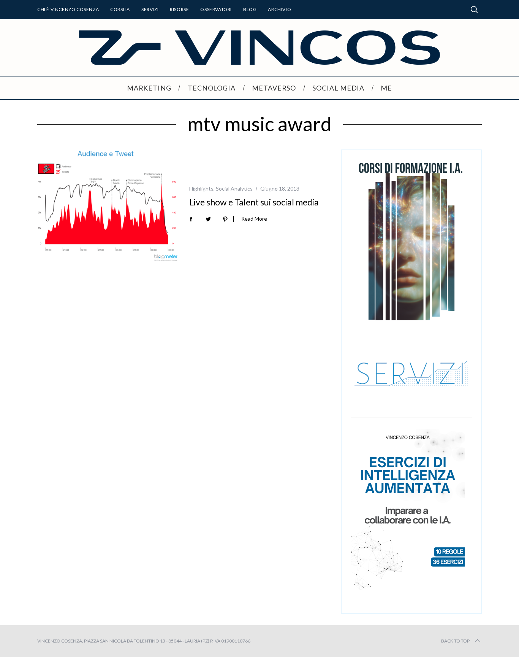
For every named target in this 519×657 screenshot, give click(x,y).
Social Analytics (234, 188)
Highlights (201, 188)
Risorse (179, 9)
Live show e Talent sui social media (254, 202)
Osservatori (216, 9)
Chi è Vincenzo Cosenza (68, 9)
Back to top (455, 641)
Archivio (279, 9)
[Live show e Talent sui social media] (107, 206)
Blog (249, 9)
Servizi (149, 9)
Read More (254, 219)
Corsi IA (120, 9)
